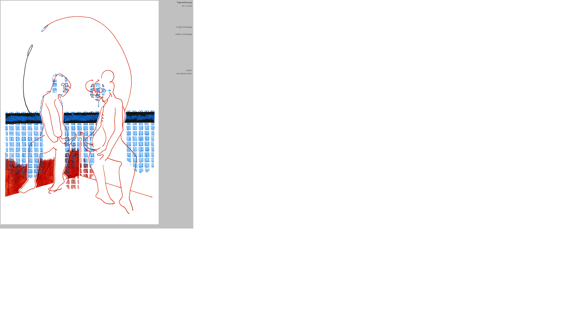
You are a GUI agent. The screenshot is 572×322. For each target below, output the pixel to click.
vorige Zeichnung (184, 27)
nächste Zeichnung (183, 34)
